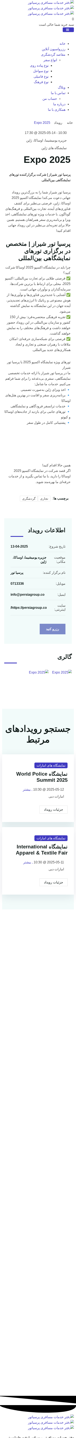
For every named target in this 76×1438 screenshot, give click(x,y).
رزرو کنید (52, 629)
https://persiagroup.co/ (29, 607)
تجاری (44, 498)
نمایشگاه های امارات (51, 765)
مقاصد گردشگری (53, 54)
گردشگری (28, 498)
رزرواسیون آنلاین (53, 49)
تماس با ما (58, 93)
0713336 (17, 583)
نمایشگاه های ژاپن (54, 148)
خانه (62, 43)
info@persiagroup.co (28, 594)
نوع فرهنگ (41, 82)
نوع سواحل (41, 71)
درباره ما (59, 104)
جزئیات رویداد (53, 809)
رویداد (58, 122)
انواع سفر (50, 60)
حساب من (49, 98)
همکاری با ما (56, 109)
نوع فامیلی (41, 76)
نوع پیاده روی (39, 65)
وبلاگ (61, 87)
